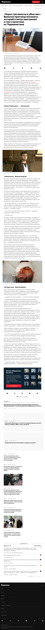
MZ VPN (2, 608)
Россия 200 (3, 612)
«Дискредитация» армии (38, 5)
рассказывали (7, 92)
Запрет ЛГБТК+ (4, 5)
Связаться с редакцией (23, 396)
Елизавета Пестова (7, 10)
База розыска (4, 615)
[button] (42, 2)
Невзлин (10, 5)
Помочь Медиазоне (14, 385)
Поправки (33, 82)
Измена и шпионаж (28, 5)
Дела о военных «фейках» (18, 5)
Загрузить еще (24, 543)
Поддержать (35, 1)
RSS (3, 598)
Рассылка (3, 602)
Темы (2, 588)
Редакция (3, 595)
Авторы (2, 592)
